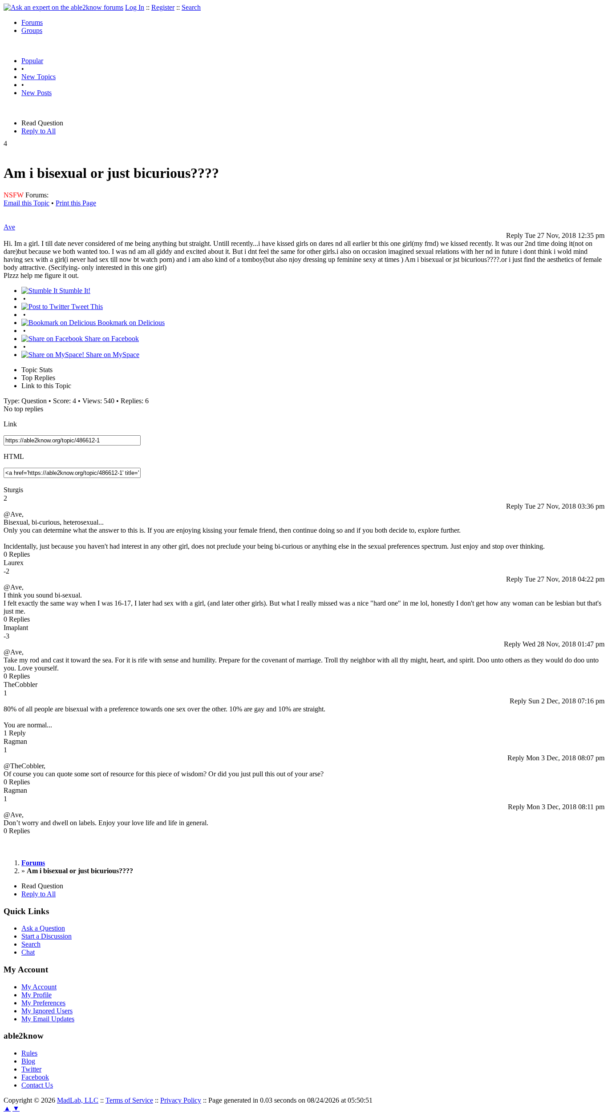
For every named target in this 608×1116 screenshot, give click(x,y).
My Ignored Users (47, 1011)
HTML (14, 456)
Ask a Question (43, 928)
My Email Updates (47, 1019)
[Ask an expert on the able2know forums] (63, 7)
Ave (9, 227)
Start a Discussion (46, 936)
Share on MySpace (111, 354)
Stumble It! (73, 290)
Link (10, 424)
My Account (39, 987)
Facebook (35, 1077)
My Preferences (43, 1003)
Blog (28, 1061)
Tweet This (86, 306)
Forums (32, 22)
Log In (134, 7)
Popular (32, 60)
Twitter (31, 1069)
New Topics (38, 76)
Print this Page (76, 203)
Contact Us (37, 1085)
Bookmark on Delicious (130, 322)
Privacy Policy (180, 1100)
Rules (29, 1053)
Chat (28, 952)
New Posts (36, 92)
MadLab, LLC (77, 1100)
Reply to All (38, 131)
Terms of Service (129, 1100)
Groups (31, 30)
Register (162, 7)
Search (191, 7)
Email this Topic (26, 203)
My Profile (36, 995)
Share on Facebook (111, 338)
